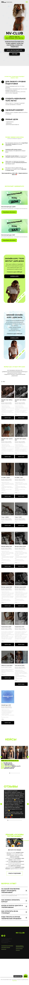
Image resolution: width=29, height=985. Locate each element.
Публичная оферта (19, 948)
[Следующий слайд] (28, 757)
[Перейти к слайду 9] (17, 820)
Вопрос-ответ (3, 949)
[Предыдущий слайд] (1, 757)
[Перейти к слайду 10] (18, 820)
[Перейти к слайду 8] (16, 820)
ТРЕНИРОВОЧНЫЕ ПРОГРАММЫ (7, 945)
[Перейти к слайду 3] (10, 820)
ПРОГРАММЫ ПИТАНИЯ (5, 947)
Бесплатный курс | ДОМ (8, 206)
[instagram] (4, 936)
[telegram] (2, 936)
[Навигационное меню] (27, 2)
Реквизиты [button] (18, 950)
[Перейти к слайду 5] (12, 820)
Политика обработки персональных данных (20, 946)
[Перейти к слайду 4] (11, 820)
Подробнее (14, 980)
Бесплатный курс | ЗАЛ (8, 235)
